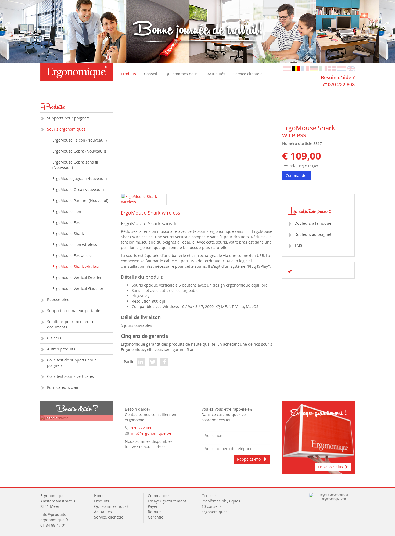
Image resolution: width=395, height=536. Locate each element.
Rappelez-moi (250, 459)
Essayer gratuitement (167, 501)
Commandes (159, 495)
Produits (128, 73)
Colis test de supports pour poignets (71, 362)
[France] (305, 68)
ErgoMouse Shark (68, 233)
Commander (297, 175)
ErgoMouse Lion (66, 211)
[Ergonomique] (76, 72)
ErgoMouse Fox (66, 222)
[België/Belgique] (296, 68)
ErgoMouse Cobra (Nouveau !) (79, 151)
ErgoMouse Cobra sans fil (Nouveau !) (75, 165)
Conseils (209, 495)
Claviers (54, 338)
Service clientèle (248, 73)
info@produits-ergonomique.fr (54, 517)
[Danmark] (332, 68)
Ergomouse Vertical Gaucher (77, 288)
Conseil (150, 73)
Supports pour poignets (68, 118)
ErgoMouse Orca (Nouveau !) (78, 189)
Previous (113, 132)
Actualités (216, 73)
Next (283, 132)
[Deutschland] (314, 68)
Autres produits (61, 349)
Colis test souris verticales (70, 376)
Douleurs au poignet (313, 234)
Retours (155, 511)
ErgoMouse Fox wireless (73, 255)
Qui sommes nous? (182, 73)
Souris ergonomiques (66, 129)
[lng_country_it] (323, 68)
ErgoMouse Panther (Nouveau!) (80, 200)
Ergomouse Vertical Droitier (77, 277)
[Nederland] (341, 68)
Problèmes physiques (221, 501)
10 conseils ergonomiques (215, 509)
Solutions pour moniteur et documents (71, 324)
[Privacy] (255, 495)
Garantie (155, 517)
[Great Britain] (351, 68)
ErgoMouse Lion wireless (74, 244)
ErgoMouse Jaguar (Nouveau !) (79, 178)
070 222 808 (341, 84)
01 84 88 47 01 (53, 525)
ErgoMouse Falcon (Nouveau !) (79, 140)
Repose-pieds (59, 299)
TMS (298, 245)
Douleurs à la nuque (313, 223)
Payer (153, 506)
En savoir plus (331, 466)
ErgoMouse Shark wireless (76, 266)
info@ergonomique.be (151, 433)
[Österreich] (287, 68)
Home (99, 495)
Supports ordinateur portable (73, 310)
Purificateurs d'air (63, 387)
